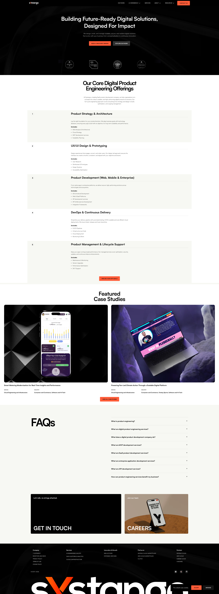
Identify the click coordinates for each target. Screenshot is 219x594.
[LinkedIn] (175, 571)
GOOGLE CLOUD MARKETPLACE (147, 553)
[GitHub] (186, 571)
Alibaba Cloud (181, 558)
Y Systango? (37, 553)
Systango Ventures (110, 556)
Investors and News (39, 556)
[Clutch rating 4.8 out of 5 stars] (181, 571)
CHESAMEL (180, 561)
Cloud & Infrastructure (74, 559)
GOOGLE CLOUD (181, 553)
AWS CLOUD (180, 556)
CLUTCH (140, 558)
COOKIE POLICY (37, 564)
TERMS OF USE (37, 561)
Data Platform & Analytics (74, 556)
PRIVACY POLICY (37, 558)
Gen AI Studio (108, 553)
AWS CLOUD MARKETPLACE (146, 556)
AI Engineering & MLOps (73, 553)
